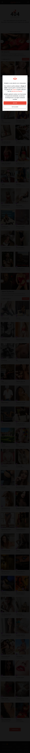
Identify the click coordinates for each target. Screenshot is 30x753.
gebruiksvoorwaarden (16, 91)
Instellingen (15, 106)
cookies (14, 89)
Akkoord (15, 103)
